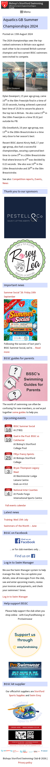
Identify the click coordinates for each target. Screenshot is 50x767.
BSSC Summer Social (24, 426)
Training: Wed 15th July (16, 519)
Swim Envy (35, 695)
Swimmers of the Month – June (20, 525)
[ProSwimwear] (25, 677)
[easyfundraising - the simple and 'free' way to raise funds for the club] (25, 657)
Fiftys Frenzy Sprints (23, 454)
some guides (19, 412)
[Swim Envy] (25, 745)
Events (38, 179)
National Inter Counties (25, 490)
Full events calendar (15, 505)
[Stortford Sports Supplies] (25, 722)
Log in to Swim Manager (15, 596)
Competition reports (22, 179)
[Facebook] (25, 542)
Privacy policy (25, 762)
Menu (27, 11)
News (5, 183)
